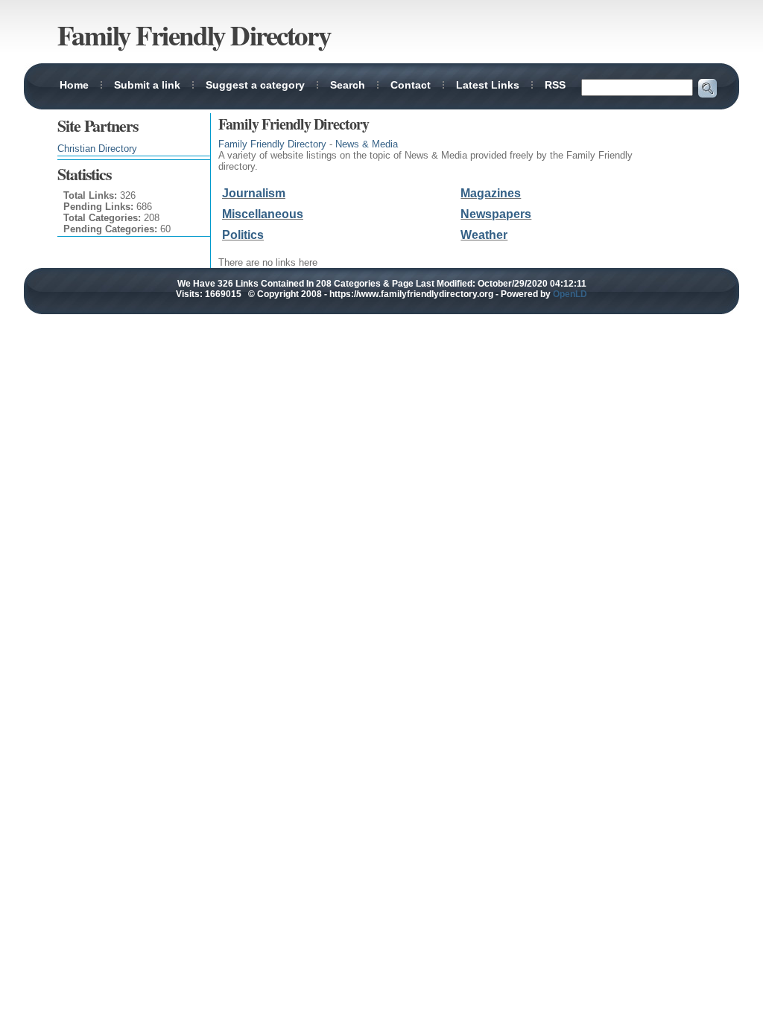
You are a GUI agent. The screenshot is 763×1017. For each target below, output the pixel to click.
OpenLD (570, 294)
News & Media (366, 144)
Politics (243, 235)
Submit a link (147, 85)
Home (74, 85)
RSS (555, 85)
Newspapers (495, 214)
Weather (483, 235)
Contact (410, 85)
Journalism (253, 193)
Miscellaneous (262, 214)
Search (347, 85)
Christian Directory (97, 148)
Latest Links (487, 85)
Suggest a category (255, 85)
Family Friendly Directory (272, 144)
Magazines (490, 193)
